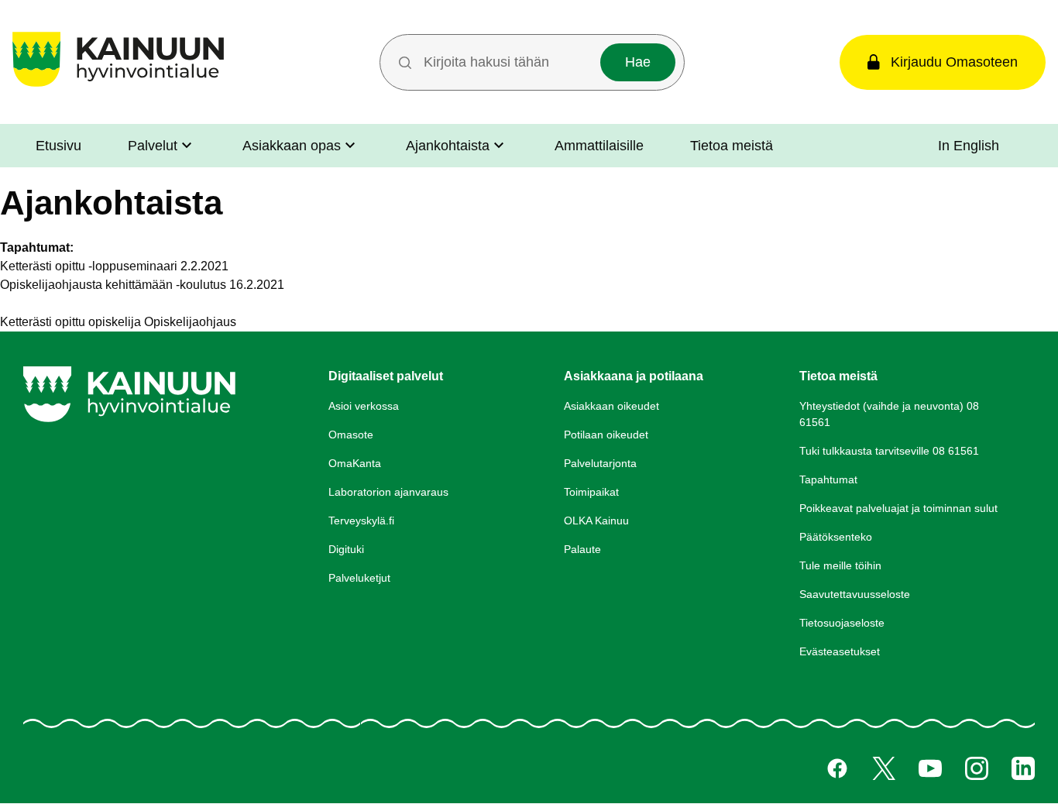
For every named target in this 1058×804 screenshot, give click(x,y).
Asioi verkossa (363, 406)
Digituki (346, 549)
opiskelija (114, 321)
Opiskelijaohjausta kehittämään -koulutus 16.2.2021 (142, 284)
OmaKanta (354, 463)
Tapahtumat (828, 479)
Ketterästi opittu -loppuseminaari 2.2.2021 (114, 266)
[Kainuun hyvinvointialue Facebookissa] (837, 768)
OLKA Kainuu (596, 520)
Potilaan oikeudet (606, 434)
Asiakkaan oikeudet (611, 406)
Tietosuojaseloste (842, 623)
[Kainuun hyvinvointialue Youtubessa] (930, 768)
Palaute (582, 549)
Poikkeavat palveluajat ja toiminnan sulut (898, 508)
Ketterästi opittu (42, 321)
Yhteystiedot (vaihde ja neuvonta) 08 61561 (889, 414)
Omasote (350, 434)
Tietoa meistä (731, 145)
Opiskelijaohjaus (190, 321)
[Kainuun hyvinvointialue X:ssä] (883, 768)
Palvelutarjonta (600, 463)
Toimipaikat (591, 492)
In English (968, 145)
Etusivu (58, 145)
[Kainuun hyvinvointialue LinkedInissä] (1023, 768)
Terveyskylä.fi (361, 520)
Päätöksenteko (835, 537)
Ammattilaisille (599, 145)
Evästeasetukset (839, 651)
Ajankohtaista (447, 145)
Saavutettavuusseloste (854, 594)
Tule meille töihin (840, 565)
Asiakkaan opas (291, 145)
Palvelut (152, 145)
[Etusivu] (118, 86)
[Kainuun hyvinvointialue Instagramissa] (976, 768)
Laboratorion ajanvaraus (388, 492)
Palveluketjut (359, 578)
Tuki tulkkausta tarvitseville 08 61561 (889, 451)
